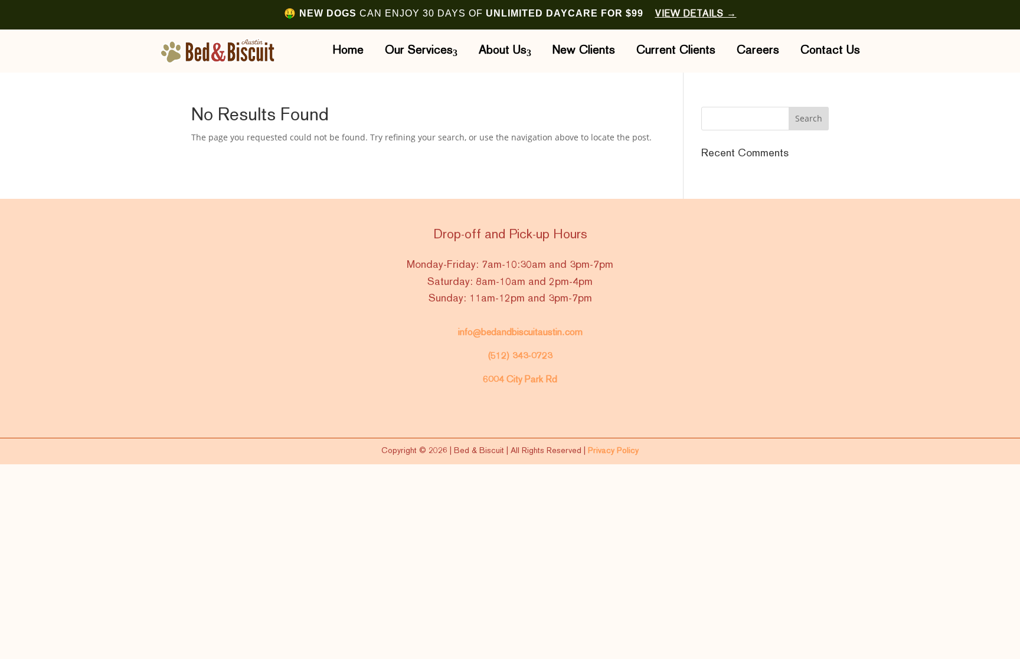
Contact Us (830, 50)
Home (348, 50)
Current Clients (675, 50)
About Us (503, 50)
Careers (758, 50)
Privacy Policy (613, 451)
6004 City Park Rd (520, 380)
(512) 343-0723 (520, 356)
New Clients (583, 50)
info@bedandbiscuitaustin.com (520, 332)
